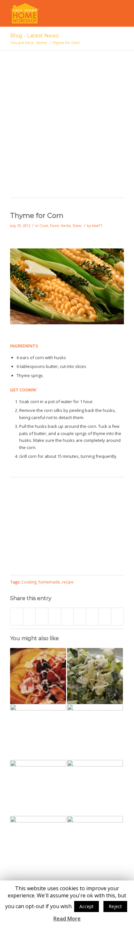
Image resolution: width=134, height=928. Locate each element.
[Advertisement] (67, 127)
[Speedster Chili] (38, 844)
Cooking (28, 581)
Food (54, 225)
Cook (43, 225)
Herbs (65, 225)
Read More (67, 918)
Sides (77, 225)
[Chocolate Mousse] (38, 788)
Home (41, 42)
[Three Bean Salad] (95, 788)
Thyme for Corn (36, 215)
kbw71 (97, 225)
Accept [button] (86, 906)
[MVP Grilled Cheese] (38, 732)
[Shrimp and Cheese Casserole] (95, 732)
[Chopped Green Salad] (95, 676)
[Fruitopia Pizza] (38, 676)
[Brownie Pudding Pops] (95, 844)
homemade (49, 581)
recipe (68, 581)
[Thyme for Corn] (67, 323)
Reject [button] (115, 906)
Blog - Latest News (34, 36)
